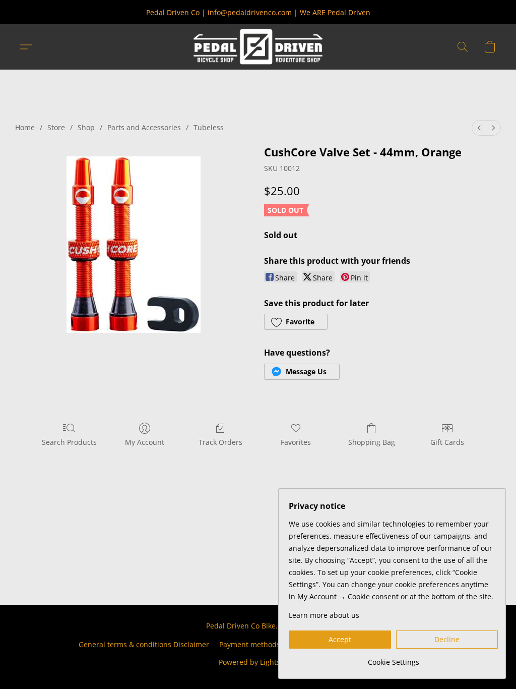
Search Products (69, 442)
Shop (86, 127)
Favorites (296, 442)
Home (25, 127)
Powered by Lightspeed (258, 662)
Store (56, 127)
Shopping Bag (371, 442)
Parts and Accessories (144, 127)
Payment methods (249, 644)
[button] (258, 47)
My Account (144, 442)
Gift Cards (447, 442)
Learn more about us (324, 615)
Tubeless (209, 127)
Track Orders (220, 442)
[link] (393, 658)
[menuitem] (479, 128)
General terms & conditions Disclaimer (144, 644)
